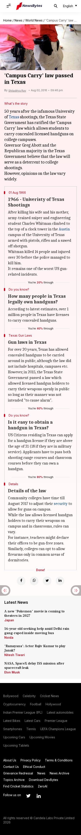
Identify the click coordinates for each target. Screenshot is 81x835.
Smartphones (12, 729)
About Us (9, 760)
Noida (8, 637)
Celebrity (29, 696)
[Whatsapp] (34, 581)
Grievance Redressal (18, 773)
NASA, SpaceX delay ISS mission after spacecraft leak (34, 665)
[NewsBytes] (29, 6)
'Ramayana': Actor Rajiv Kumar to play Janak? (34, 648)
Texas (14, 116)
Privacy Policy (31, 760)
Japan (9, 620)
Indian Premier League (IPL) (23, 712)
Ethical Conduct (34, 767)
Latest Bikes (11, 721)
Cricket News (49, 696)
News (18, 20)
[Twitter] (47, 581)
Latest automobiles (60, 712)
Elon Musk (12, 672)
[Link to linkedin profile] (38, 796)
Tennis (31, 729)
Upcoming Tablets (16, 745)
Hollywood (53, 704)
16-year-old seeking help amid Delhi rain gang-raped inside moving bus (36, 631)
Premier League (56, 721)
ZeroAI (42, 786)
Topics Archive (14, 780)
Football (35, 704)
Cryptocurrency (14, 704)
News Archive (59, 773)
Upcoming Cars (14, 737)
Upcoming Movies (42, 737)
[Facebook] (21, 581)
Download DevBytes (43, 780)
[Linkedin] (60, 581)
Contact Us (11, 767)
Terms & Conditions (59, 760)
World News (34, 20)
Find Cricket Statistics (18, 786)
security (61, 503)
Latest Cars (32, 721)
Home (7, 20)
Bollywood (10, 696)
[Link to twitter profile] (28, 796)
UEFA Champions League (58, 729)
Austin (64, 229)
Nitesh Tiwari (14, 655)
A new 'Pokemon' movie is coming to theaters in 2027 (34, 613)
